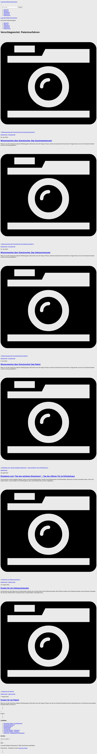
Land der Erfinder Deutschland (9, 2)
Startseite (6, 9)
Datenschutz (7, 15)
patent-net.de (11, 582)
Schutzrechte (11, 134)
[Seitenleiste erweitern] (1, 711)
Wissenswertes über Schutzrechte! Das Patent (20, 364)
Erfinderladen (7, 727)
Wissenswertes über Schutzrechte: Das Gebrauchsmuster (25, 252)
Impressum (7, 14)
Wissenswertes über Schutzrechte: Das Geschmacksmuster (26, 141)
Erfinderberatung (8, 726)
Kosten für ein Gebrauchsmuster (15, 588)
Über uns (6, 11)
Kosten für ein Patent (10, 700)
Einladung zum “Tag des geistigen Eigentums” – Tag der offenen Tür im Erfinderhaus (38, 476)
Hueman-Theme (23, 748)
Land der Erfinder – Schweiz (11, 731)
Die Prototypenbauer (9, 724)
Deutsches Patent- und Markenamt (13, 723)
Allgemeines (4, 134)
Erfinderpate (7, 729)
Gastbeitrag (7, 12)
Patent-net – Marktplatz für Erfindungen (14, 733)
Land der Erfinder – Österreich (12, 730)
